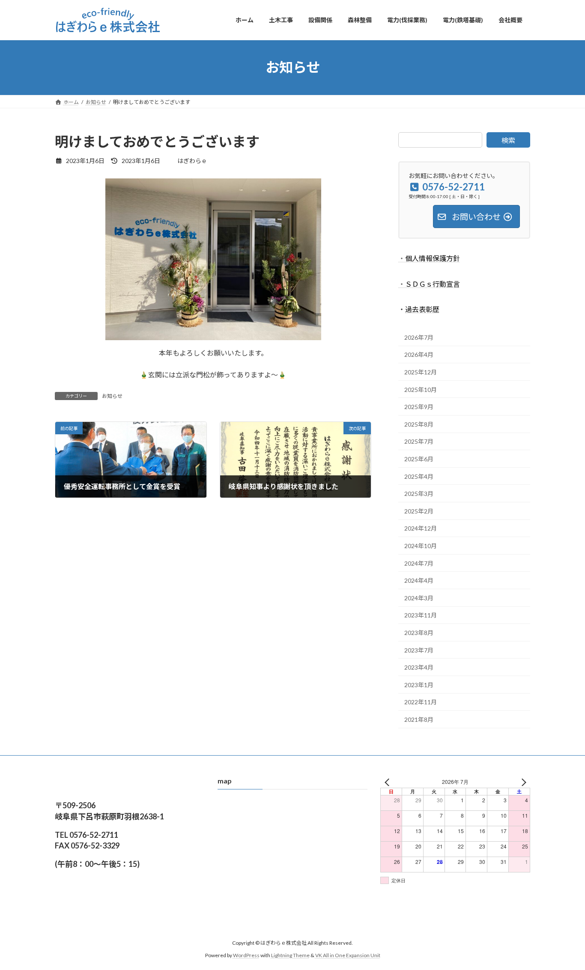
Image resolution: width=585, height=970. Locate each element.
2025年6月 (418, 459)
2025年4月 (418, 476)
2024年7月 (418, 563)
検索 (508, 140)
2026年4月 (418, 354)
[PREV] (388, 782)
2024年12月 (420, 528)
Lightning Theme (290, 955)
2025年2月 (418, 510)
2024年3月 (418, 597)
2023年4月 (418, 667)
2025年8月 (418, 423)
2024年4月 (418, 580)
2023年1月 (418, 684)
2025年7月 (418, 441)
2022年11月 (420, 702)
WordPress (246, 955)
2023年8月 (418, 632)
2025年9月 (418, 406)
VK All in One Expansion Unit (347, 955)
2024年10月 (420, 545)
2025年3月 (418, 493)
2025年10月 (420, 389)
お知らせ (112, 396)
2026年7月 (418, 337)
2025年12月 (420, 372)
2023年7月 (418, 649)
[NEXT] (522, 782)
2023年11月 (420, 615)
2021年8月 (418, 719)
